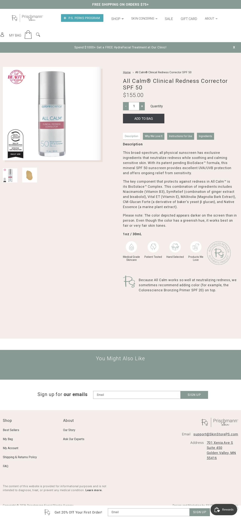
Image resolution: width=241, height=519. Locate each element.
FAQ (5, 466)
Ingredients (205, 136)
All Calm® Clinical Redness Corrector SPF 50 (163, 72)
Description (131, 136)
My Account (10, 448)
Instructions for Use (180, 136)
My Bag (8, 439)
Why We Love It (153, 136)
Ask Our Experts (73, 439)
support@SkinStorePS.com (215, 434)
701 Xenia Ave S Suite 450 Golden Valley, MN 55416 (221, 450)
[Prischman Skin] (27, 21)
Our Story (69, 430)
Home (127, 72)
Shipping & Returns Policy (20, 457)
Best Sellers (11, 430)
